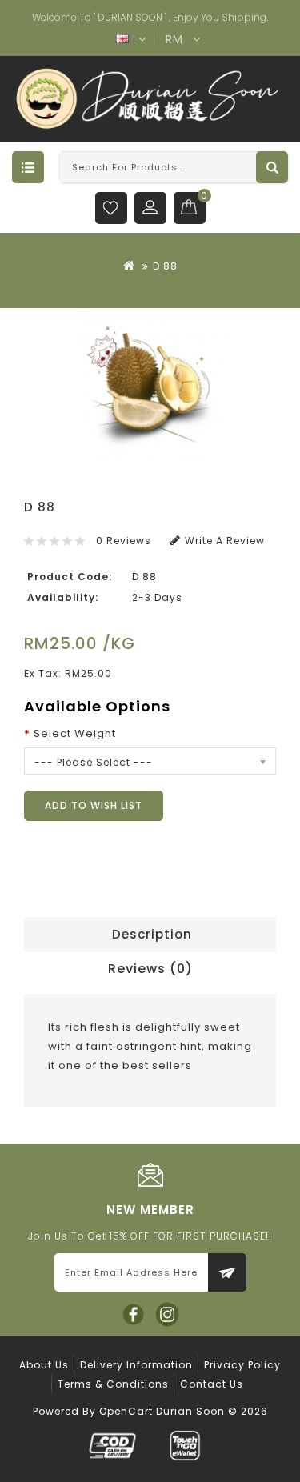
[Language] (123, 41)
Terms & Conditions (113, 1384)
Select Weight (75, 733)
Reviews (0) (150, 968)
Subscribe (227, 1272)
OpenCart (126, 1411)
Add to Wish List (93, 805)
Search (272, 167)
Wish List (111, 208)
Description (152, 934)
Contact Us (211, 1384)
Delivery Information (136, 1365)
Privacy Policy (242, 1365)
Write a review (225, 540)
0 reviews (123, 540)
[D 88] (150, 385)
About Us (44, 1365)
